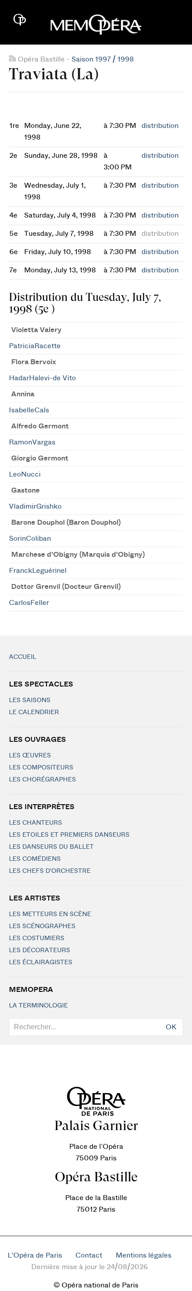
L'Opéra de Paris (35, 1255)
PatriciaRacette (35, 345)
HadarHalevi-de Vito (42, 378)
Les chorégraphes (42, 780)
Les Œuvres (30, 755)
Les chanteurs (35, 823)
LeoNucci (25, 474)
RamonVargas (32, 442)
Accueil (22, 657)
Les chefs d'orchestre (50, 871)
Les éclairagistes (40, 962)
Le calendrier (34, 712)
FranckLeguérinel (38, 570)
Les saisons (29, 700)
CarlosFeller (29, 602)
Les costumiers (36, 938)
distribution (160, 125)
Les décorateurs (39, 950)
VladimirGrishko (35, 506)
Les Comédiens (35, 859)
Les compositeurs (41, 768)
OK (171, 1027)
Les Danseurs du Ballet (51, 847)
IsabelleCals (29, 410)
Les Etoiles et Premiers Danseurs (69, 835)
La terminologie (38, 1006)
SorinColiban (30, 538)
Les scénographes (42, 926)
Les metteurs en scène (50, 914)
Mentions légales (143, 1255)
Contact (88, 1255)
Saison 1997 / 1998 (102, 59)
